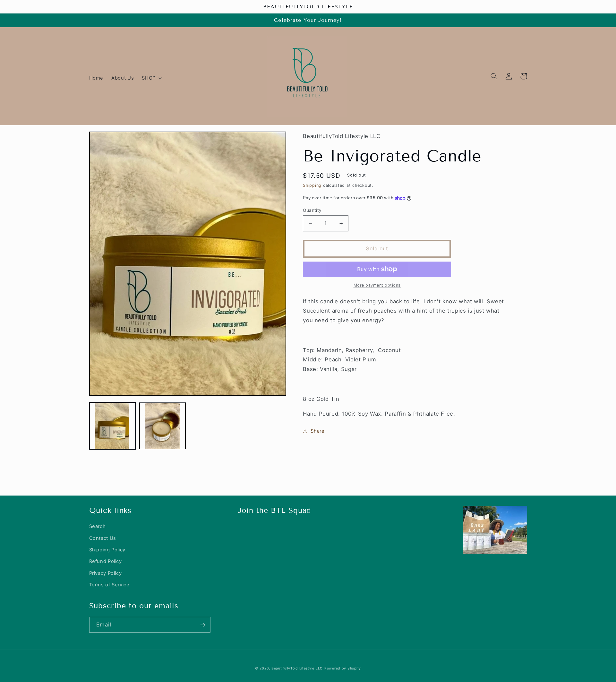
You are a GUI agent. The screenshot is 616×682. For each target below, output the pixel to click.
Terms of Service (109, 585)
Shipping (312, 185)
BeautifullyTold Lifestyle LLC (297, 668)
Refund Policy (105, 561)
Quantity (312, 210)
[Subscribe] (202, 625)
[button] (151, 78)
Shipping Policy (107, 550)
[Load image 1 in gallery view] (112, 425)
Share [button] (317, 431)
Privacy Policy (105, 573)
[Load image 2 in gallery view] (162, 425)
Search (97, 526)
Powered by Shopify (342, 668)
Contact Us (102, 538)
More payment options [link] (377, 285)
